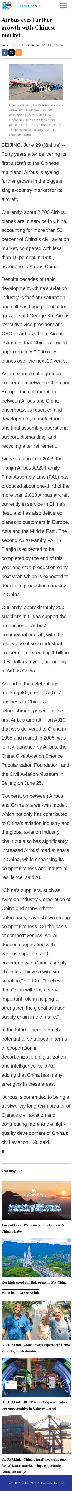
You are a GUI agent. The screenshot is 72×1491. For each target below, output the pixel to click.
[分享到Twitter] (11, 52)
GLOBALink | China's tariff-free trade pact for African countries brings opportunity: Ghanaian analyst (34, 1465)
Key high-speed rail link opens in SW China (34, 1282)
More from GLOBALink (20, 1293)
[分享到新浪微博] (18, 52)
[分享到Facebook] (5, 52)
